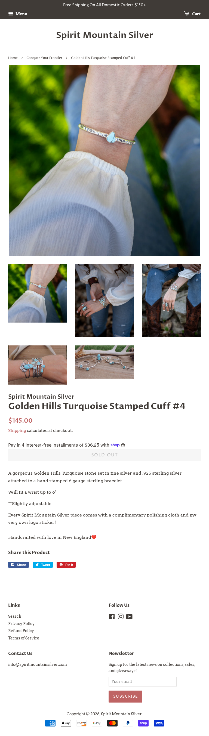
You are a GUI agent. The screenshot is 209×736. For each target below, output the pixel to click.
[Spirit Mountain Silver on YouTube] (129, 618)
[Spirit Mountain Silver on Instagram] (121, 618)
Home (13, 58)
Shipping (17, 430)
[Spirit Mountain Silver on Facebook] (112, 618)
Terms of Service (23, 638)
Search (14, 616)
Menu (21, 14)
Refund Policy (21, 631)
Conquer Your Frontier (44, 58)
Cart (196, 14)
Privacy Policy (21, 623)
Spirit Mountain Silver (104, 35)
